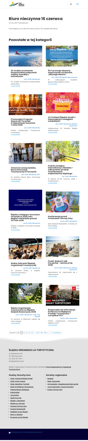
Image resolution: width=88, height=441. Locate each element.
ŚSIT (38, 174)
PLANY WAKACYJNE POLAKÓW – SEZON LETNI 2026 (60, 263)
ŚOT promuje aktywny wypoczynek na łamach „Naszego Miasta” (60, 72)
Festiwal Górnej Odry (18, 406)
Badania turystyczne (73, 125)
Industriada (14, 392)
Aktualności (23, 23)
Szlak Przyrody (15, 398)
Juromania (14, 395)
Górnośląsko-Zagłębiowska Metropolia (62, 384)
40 (42, 333)
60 (45, 333)
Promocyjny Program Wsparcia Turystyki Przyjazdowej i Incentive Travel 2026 (23, 122)
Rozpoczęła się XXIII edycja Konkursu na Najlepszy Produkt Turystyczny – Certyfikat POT (61, 312)
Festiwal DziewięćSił (17, 409)
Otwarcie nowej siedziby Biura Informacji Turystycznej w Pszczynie (23, 169)
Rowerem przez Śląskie (19, 417)
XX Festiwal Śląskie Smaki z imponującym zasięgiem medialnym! (61, 119)
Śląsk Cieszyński (53, 381)
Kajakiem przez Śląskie (19, 412)
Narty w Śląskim (16, 415)
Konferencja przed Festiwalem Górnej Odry (60, 217)
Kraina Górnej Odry (54, 390)
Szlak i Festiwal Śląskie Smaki (21, 379)
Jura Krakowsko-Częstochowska (60, 387)
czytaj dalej (15, 86)
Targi (34, 315)
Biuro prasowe (72, 77)
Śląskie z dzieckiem (17, 401)
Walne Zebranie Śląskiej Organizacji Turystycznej (23, 264)
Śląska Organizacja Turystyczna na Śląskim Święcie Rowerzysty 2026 (23, 310)
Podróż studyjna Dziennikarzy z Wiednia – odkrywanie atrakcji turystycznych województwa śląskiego (60, 169)
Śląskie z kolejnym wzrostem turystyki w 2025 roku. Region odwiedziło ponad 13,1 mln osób (25, 217)
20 (38, 333)
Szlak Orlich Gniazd (17, 381)
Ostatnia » (57, 333)
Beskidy (50, 379)
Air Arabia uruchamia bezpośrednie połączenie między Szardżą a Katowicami (24, 73)
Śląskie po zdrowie (17, 403)
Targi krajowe (37, 315)
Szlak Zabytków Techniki (19, 384)
